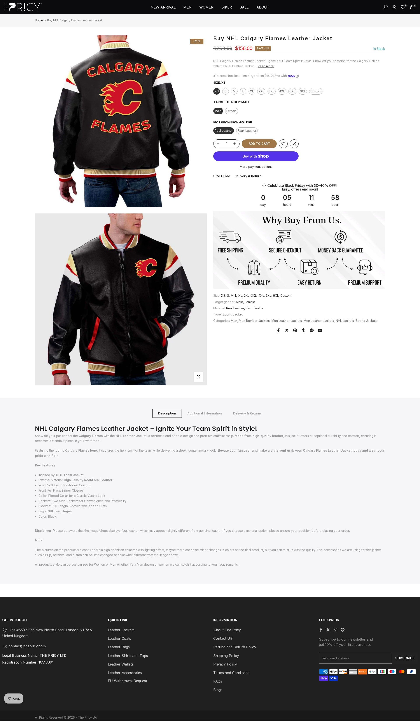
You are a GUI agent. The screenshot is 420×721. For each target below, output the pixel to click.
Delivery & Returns (247, 413)
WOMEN (206, 7)
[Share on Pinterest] (295, 330)
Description (167, 413)
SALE (244, 7)
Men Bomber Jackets (254, 320)
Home (39, 20)
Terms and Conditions (231, 673)
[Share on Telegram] (312, 330)
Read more (266, 66)
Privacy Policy (225, 664)
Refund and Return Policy (234, 647)
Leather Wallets (120, 664)
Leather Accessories (125, 673)
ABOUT (262, 7)
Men (234, 320)
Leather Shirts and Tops (128, 655)
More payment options (256, 166)
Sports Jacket (232, 314)
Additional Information (204, 413)
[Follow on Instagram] (335, 629)
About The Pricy (227, 630)
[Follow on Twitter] (328, 629)
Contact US (223, 638)
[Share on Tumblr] (303, 330)
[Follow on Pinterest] (343, 629)
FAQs (217, 681)
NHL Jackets (345, 320)
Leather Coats (119, 638)
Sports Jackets (366, 320)
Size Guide (221, 176)
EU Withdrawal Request (127, 681)
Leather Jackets (121, 630)
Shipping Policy (226, 655)
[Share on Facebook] (278, 330)
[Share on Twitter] (287, 330)
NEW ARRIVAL (163, 7)
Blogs (217, 690)
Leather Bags (119, 647)
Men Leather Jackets (286, 320)
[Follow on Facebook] (321, 629)
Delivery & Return (247, 176)
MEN (187, 7)
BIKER (226, 7)
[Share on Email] (320, 330)
